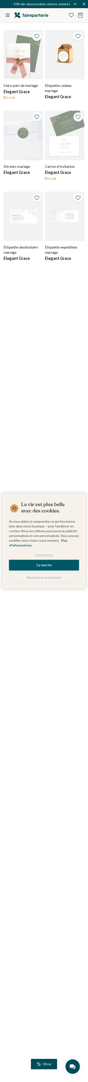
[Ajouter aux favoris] (36, 36)
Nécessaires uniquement (44, 577)
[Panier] (80, 15)
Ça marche (44, 565)
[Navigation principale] (8, 15)
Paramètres (44, 555)
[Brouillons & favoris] (71, 15)
